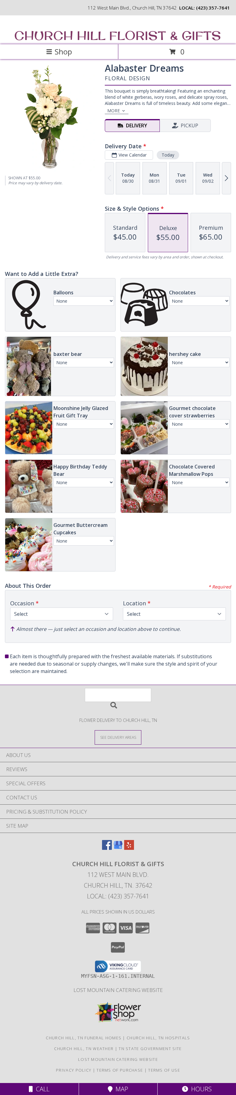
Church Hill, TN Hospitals (158, 1038)
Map (120, 1089)
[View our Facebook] (107, 847)
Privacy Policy (73, 1070)
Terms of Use (164, 1070)
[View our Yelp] (129, 847)
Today (168, 155)
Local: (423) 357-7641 (118, 896)
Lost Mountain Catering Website (118, 989)
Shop (63, 51)
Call (41, 1089)
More (113, 110)
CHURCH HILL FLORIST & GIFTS (117, 35)
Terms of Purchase (119, 1070)
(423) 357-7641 (213, 8)
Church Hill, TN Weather (83, 1048)
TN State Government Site (150, 1048)
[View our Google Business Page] (118, 847)
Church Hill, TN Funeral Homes (83, 1038)
